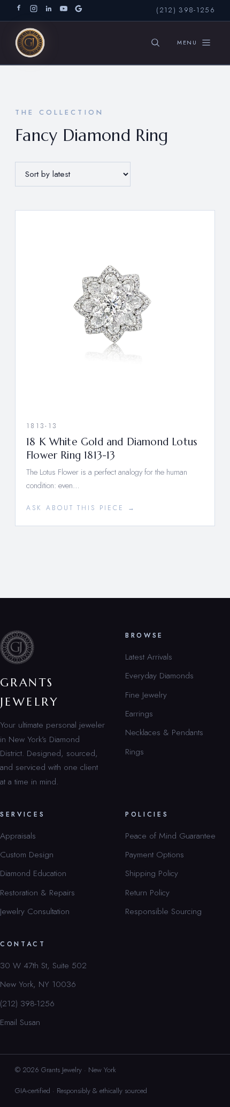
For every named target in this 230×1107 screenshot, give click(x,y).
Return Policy (147, 892)
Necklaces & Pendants (164, 732)
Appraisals (18, 835)
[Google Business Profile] (78, 10)
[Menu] (194, 43)
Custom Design (26, 854)
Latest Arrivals (148, 656)
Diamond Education (33, 873)
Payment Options (154, 854)
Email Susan (20, 1022)
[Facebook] (18, 10)
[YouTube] (63, 10)
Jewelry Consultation (35, 911)
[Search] (155, 43)
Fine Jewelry (146, 695)
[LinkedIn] (48, 10)
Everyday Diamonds (159, 675)
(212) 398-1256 (185, 10)
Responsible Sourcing (163, 911)
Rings (134, 751)
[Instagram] (33, 10)
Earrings (139, 713)
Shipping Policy (151, 873)
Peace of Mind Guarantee (170, 835)
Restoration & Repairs (37, 892)
